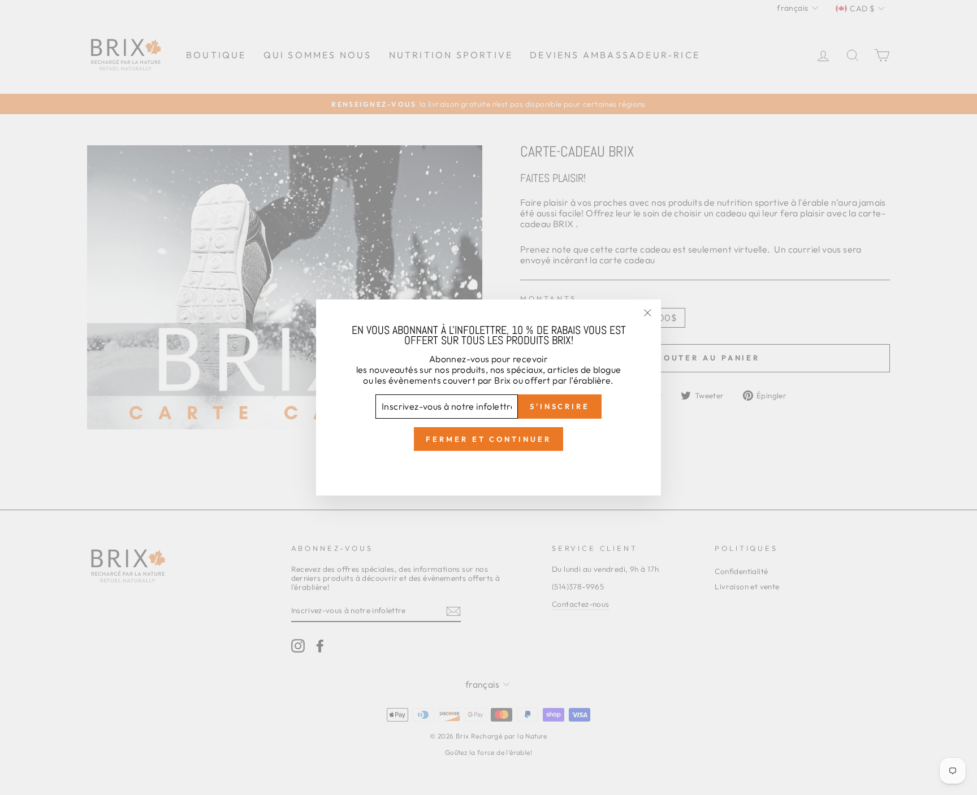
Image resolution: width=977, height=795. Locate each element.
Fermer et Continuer (488, 439)
